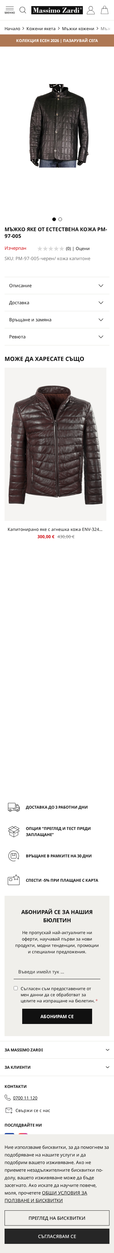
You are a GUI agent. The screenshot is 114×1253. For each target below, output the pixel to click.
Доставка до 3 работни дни (57, 807)
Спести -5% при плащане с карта (62, 880)
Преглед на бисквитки (57, 1218)
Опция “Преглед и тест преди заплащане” (58, 831)
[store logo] (57, 10)
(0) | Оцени (78, 248)
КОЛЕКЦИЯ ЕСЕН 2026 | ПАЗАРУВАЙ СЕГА (57, 40)
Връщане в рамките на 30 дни (59, 856)
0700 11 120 (25, 1098)
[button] (54, 219)
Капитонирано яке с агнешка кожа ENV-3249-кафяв (55, 529)
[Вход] (90, 10)
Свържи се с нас (33, 1110)
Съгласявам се (57, 1236)
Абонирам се (57, 1016)
